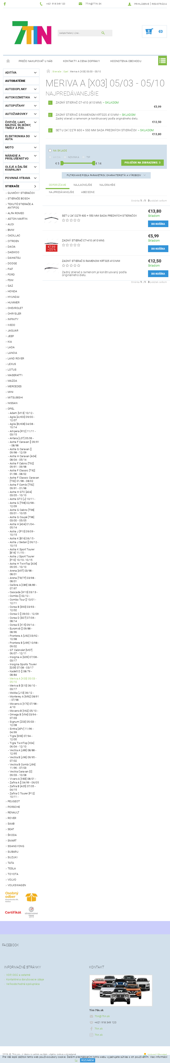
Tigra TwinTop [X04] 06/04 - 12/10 (22, 744)
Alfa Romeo (16, 213)
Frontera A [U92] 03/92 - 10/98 (24, 637)
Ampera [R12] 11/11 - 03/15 (23, 433)
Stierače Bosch (19, 198)
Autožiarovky (16, 114)
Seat (11, 829)
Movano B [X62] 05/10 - (24, 710)
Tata (11, 862)
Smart (12, 840)
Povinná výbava (17, 178)
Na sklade (60, 150)
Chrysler (14, 313)
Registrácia (159, 4)
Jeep (11, 336)
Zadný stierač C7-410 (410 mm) (87, 102)
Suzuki (12, 857)
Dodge (12, 263)
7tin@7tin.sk (102, 1016)
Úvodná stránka (8, 61)
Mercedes (15, 386)
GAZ (10, 285)
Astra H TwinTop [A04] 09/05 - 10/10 (23, 565)
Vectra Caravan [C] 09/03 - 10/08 (21, 773)
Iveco (11, 325)
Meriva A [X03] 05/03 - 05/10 (23, 680)
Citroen (13, 241)
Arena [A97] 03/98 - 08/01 (21, 572)
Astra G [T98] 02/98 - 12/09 (22, 504)
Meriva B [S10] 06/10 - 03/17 (23, 687)
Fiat (10, 269)
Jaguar (13, 330)
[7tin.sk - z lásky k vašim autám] (32, 33)
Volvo (12, 879)
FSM (10, 280)
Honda (12, 291)
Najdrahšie (107, 185)
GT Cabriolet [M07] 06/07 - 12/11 (21, 651)
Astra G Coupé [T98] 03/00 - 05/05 (22, 519)
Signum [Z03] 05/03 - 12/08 (22, 723)
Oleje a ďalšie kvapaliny (16, 168)
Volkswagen (17, 885)
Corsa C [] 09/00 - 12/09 (24, 613)
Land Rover (16, 358)
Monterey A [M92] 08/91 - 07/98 (24, 698)
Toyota (13, 874)
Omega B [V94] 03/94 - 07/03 (24, 716)
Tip (88, 157)
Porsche (14, 806)
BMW (11, 229)
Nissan (12, 403)
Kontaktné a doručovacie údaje (25, 979)
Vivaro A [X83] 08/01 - (23, 778)
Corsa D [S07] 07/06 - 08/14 (23, 619)
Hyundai (13, 296)
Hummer (13, 302)
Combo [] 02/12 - (20, 595)
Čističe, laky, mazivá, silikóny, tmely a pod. (18, 125)
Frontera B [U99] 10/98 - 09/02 (24, 644)
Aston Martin (17, 218)
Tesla (12, 868)
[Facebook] (5, 4)
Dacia (12, 246)
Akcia (57, 157)
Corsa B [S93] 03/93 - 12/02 (23, 608)
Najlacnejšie (83, 185)
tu (76, 1060)
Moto (9, 147)
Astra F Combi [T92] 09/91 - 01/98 (22, 486)
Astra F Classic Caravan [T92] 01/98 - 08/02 (24, 479)
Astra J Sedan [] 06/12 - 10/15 (24, 544)
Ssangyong (16, 846)
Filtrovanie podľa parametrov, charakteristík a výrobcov (104, 175)
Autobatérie (15, 80)
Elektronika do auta (17, 138)
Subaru (13, 851)
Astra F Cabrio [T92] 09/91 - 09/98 (22, 465)
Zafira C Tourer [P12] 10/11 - (22, 795)
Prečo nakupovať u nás (36, 61)
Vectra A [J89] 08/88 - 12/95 (23, 752)
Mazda (12, 380)
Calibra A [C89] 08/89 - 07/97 (23, 586)
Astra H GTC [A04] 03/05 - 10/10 (21, 493)
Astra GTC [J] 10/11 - (22, 499)
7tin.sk (99, 1028)
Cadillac (14, 235)
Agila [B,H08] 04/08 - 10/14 (22, 425)
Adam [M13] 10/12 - (22, 413)
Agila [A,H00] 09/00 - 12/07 (22, 418)
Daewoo (13, 252)
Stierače (12, 186)
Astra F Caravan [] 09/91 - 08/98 (24, 443)
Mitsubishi (15, 397)
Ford (11, 274)
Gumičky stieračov (21, 192)
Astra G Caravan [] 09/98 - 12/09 (21, 451)
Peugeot (14, 801)
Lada (11, 347)
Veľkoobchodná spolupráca (23, 984)
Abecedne (88, 192)
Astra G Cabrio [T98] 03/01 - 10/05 (22, 511)
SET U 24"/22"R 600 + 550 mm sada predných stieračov (105, 130)
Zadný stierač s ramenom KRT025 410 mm (95, 114)
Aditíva (10, 72)
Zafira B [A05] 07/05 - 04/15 (23, 788)
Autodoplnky (16, 89)
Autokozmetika (17, 97)
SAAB (11, 823)
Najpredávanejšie (61, 192)
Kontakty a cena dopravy (81, 61)
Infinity (13, 319)
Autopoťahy (15, 105)
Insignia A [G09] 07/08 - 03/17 (24, 658)
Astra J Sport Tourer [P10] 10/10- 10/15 (22, 558)
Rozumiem (87, 1060)
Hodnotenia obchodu (125, 61)
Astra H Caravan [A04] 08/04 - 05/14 (23, 458)
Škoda (12, 835)
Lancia (12, 352)
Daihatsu (14, 257)
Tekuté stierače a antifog (20, 206)
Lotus (12, 369)
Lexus (12, 364)
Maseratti (15, 375)
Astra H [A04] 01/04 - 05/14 (22, 526)
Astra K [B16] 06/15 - (22, 538)
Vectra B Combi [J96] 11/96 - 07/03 (22, 766)
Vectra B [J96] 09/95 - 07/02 (23, 759)
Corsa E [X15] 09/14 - (22, 624)
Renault (13, 812)
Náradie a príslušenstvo (17, 157)
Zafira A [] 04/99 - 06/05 (24, 782)
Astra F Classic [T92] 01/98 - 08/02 (22, 472)
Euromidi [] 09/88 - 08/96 (21, 630)
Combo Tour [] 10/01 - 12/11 (23, 601)
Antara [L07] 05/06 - (22, 438)
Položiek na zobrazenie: (142, 162)
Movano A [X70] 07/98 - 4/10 (24, 705)
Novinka (73, 157)
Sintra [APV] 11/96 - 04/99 (22, 730)
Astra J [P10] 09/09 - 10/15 (22, 533)
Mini (10, 391)
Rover (12, 818)
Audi (11, 224)
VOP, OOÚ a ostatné (18, 974)
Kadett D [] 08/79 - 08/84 (21, 673)
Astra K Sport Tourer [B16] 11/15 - (22, 551)
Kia (10, 341)
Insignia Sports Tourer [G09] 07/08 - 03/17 (23, 666)
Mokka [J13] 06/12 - (22, 692)
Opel (11, 408)
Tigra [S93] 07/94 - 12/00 (21, 737)
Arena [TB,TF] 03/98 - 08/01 (23, 579)
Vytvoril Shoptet (157, 1054)
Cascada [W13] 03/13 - (24, 592)
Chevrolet (15, 308)
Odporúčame (57, 185)
